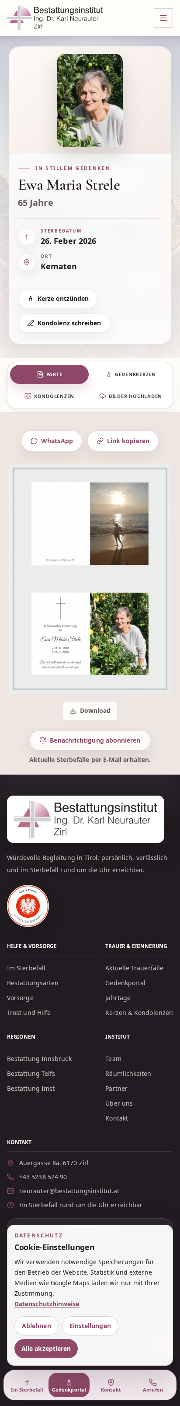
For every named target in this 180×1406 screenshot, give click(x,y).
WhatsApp (57, 441)
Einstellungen (90, 1325)
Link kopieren (128, 441)
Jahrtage (118, 998)
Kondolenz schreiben (69, 323)
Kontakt (116, 1118)
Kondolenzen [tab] (54, 396)
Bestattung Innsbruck (39, 1058)
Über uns (119, 1103)
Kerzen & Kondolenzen (139, 1012)
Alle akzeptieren (46, 1348)
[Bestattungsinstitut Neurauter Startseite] (55, 18)
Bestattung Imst (31, 1088)
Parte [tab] (54, 374)
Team (113, 1058)
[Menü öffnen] (163, 18)
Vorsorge (20, 998)
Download (91, 712)
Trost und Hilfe (29, 1012)
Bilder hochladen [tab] (135, 396)
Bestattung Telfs (31, 1073)
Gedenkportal (125, 983)
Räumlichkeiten (128, 1073)
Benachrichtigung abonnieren (95, 740)
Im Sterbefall (26, 968)
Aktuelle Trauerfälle (134, 968)
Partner (116, 1088)
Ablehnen (36, 1325)
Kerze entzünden (63, 298)
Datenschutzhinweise (47, 1304)
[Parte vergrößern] (90, 579)
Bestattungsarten (33, 983)
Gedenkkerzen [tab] (135, 374)
